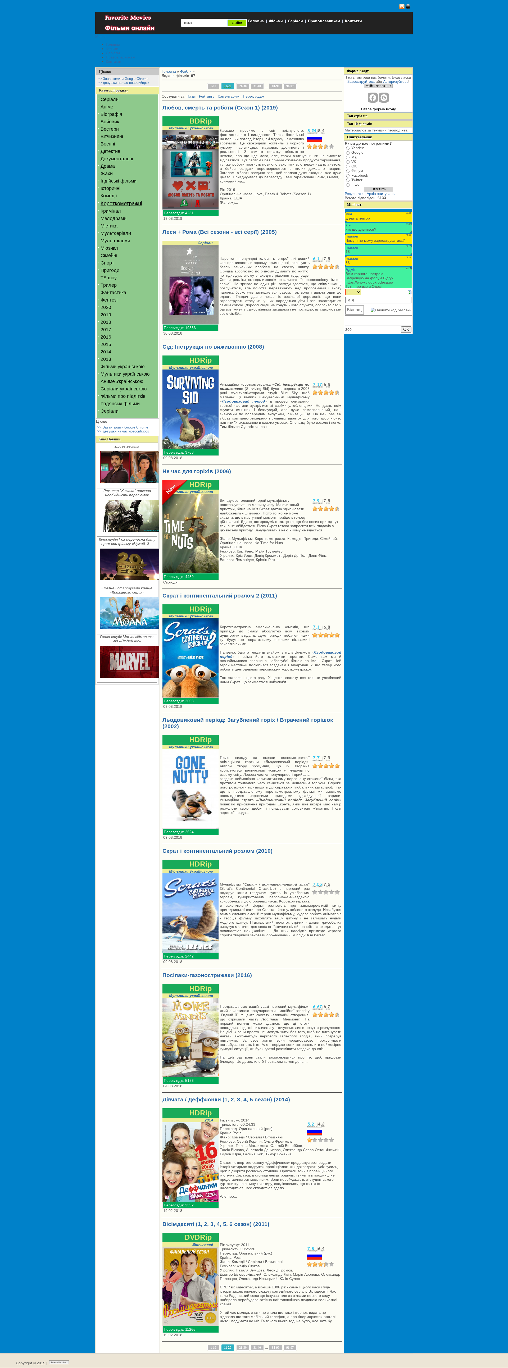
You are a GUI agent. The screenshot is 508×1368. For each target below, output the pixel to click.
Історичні (110, 188)
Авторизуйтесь (395, 81)
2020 (106, 307)
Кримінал (111, 211)
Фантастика (113, 292)
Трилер (109, 285)
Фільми (276, 21)
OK (354, 166)
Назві (191, 96)
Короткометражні (121, 203)
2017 (106, 329)
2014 (106, 351)
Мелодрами (113, 218)
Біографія (111, 114)
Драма (108, 166)
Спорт (107, 263)
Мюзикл (109, 248)
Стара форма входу (378, 109)
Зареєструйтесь (361, 81)
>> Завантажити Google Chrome (123, 79)
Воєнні (108, 144)
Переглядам (253, 96)
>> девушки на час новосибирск (123, 83)
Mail (354, 157)
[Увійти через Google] (384, 98)
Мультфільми (115, 240)
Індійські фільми (119, 181)
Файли (186, 71)
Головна (256, 21)
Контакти (353, 21)
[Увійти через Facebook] (373, 98)
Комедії (109, 195)
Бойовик (110, 121)
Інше (355, 185)
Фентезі (109, 300)
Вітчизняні (112, 136)
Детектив (110, 151)
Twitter (356, 180)
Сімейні (109, 255)
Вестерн (110, 129)
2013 (106, 359)
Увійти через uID (378, 86)
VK (353, 161)
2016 (106, 337)
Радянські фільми (120, 403)
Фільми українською (123, 366)
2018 (106, 322)
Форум (357, 171)
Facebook (359, 175)
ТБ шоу (109, 277)
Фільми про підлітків (123, 396)
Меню (100, 36)
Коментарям (228, 96)
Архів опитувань (380, 193)
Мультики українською (125, 374)
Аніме (107, 107)
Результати (354, 193)
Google (357, 153)
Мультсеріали (116, 233)
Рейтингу (206, 96)
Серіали (295, 21)
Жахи (107, 173)
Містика (109, 226)
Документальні (117, 158)
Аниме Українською (122, 381)
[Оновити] (409, 292)
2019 (106, 314)
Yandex (357, 148)
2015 (106, 344)
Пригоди (110, 270)
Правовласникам (324, 21)
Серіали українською (124, 388)
